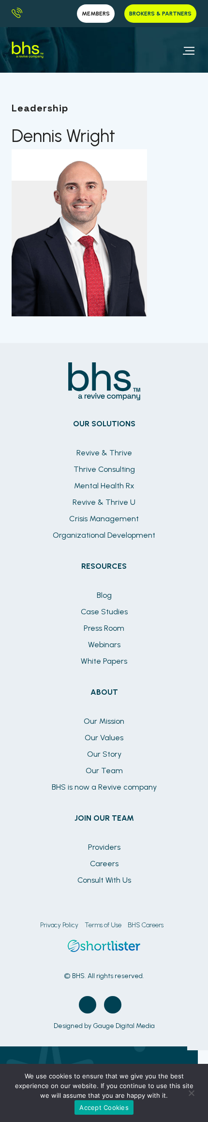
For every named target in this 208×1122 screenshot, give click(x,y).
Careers (104, 863)
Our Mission (104, 721)
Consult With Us (104, 880)
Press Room (104, 628)
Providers (104, 847)
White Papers (104, 661)
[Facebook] (87, 1004)
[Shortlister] (104, 949)
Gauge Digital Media (124, 1026)
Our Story (104, 754)
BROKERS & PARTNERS (160, 13)
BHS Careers (145, 925)
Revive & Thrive (104, 452)
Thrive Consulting (104, 469)
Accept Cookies (104, 1107)
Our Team (104, 770)
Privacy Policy (59, 925)
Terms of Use (103, 925)
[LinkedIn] (112, 1004)
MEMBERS (96, 13)
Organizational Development (104, 535)
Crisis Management (104, 518)
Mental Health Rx (104, 485)
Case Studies (104, 611)
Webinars (104, 644)
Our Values (104, 737)
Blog (104, 595)
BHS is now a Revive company (104, 787)
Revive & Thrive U (104, 502)
